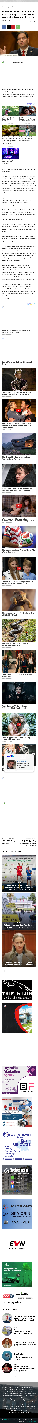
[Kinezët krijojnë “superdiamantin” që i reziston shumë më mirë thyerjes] (7, 1356)
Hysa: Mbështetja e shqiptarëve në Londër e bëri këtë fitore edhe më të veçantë (24, 1369)
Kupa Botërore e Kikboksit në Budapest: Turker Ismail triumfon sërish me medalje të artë (19, 888)
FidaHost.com (31, 1421)
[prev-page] (3, 971)
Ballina (4, 7)
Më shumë (18, 1377)
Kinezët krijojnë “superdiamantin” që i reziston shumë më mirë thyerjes (23, 1356)
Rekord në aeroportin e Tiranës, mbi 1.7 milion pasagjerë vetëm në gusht (19, 926)
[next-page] (6, 971)
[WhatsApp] (18, 27)
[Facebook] (4, 27)
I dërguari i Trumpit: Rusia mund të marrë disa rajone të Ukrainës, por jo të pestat (28, 843)
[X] (9, 27)
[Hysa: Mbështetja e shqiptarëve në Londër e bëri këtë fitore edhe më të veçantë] (7, 1368)
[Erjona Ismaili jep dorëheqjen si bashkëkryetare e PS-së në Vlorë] (19, 948)
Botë (13, 7)
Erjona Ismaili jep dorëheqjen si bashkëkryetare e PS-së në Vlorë (19, 964)
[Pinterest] (13, 27)
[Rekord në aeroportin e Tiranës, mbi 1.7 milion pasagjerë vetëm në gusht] (19, 911)
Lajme (9, 7)
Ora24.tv (6, 1419)
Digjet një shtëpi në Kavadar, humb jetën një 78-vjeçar (10, 842)
